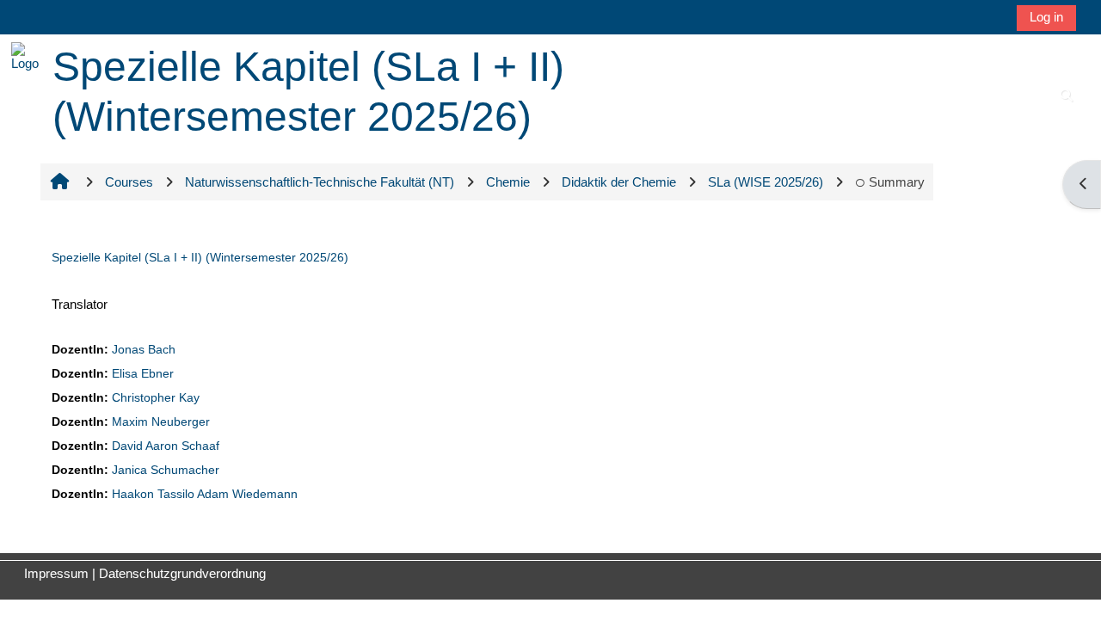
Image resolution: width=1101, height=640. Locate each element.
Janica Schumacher (165, 470)
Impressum (56, 573)
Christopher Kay (156, 397)
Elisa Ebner (143, 373)
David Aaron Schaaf (165, 446)
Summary (897, 182)
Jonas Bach (143, 349)
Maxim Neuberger (161, 421)
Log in (1046, 16)
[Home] (25, 55)
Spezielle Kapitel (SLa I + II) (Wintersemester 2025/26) (200, 257)
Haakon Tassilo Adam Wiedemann (205, 494)
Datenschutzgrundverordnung (182, 573)
